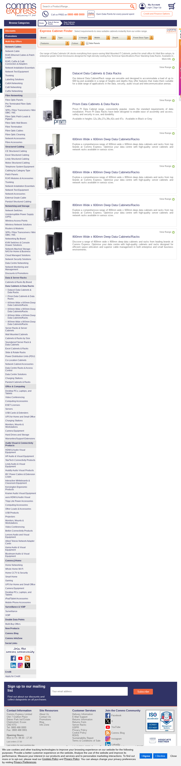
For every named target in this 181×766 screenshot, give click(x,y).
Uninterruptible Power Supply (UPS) (19, 215)
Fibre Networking (13, 95)
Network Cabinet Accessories (19, 364)
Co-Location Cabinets (15, 360)
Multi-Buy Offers (13, 41)
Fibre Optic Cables (14, 130)
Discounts (10, 31)
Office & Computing (15, 386)
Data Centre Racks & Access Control (19, 369)
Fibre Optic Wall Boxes (16, 123)
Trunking (9, 75)
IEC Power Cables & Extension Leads (20, 475)
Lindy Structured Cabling (17, 159)
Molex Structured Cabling (17, 163)
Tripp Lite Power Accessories (19, 501)
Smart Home (11, 576)
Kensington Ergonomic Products (16, 488)
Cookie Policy (79, 732)
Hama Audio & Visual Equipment (15, 548)
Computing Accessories (16, 401)
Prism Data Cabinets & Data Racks (95, 104)
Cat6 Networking (13, 87)
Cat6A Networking (14, 83)
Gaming (9, 580)
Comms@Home (13, 560)
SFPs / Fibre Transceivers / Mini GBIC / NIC (20, 111)
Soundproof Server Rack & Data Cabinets (18, 343)
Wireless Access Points (16, 220)
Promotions (11, 36)
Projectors (10, 516)
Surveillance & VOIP (15, 607)
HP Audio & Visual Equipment (19, 456)
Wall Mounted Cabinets (16, 334)
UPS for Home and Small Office (20, 416)
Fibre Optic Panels (14, 100)
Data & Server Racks (16, 278)
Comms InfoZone (13, 638)
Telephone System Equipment (19, 166)
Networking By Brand (15, 238)
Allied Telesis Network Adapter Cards (19, 542)
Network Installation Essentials (20, 68)
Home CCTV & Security (16, 573)
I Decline (160, 756)
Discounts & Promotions (16, 273)
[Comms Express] (21, 16)
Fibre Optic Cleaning (15, 134)
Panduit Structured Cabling (18, 201)
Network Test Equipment (17, 71)
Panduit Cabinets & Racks (17, 382)
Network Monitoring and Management (16, 268)
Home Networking (14, 565)
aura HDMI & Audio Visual (17, 497)
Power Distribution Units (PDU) (20, 356)
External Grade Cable (15, 198)
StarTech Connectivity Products (20, 460)
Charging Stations (14, 378)
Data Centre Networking (16, 263)
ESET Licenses (12, 405)
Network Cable (12, 51)
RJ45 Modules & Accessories (19, 178)
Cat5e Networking (14, 91)
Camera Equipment (14, 431)
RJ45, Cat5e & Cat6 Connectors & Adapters (16, 62)
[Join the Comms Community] (20, 651)
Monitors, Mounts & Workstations (14, 425)
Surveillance (11, 611)
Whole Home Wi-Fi (14, 569)
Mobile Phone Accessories (18, 602)
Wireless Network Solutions (18, 224)
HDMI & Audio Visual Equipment (15, 451)
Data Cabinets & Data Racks (19, 286)
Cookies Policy (50, 759)
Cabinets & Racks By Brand (18, 282)
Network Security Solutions (18, 259)
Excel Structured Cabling (17, 155)
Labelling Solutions (14, 79)
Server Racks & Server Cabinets (16, 329)
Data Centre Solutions (16, 374)
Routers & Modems (14, 228)
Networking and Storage (17, 206)
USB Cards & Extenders (16, 413)
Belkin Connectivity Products (19, 531)
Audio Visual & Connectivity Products (19, 444)
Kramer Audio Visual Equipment (20, 493)
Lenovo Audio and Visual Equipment (17, 535)
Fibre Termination (13, 127)
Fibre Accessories (13, 142)
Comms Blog (11, 633)
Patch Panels (11, 174)
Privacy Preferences (25, 762)
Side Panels (94, 43)
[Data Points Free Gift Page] (111, 17)
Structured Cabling (14, 147)
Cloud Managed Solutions (17, 255)
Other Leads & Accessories (18, 509)
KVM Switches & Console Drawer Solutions (17, 243)
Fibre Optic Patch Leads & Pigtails (17, 117)
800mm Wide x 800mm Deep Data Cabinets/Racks (106, 236)
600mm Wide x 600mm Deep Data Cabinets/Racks (106, 139)
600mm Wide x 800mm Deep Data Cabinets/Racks (106, 172)
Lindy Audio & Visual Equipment (15, 465)
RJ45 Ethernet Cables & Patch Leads (19, 56)
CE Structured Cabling (16, 151)
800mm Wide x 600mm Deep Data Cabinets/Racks (106, 205)
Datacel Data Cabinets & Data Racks (96, 73)
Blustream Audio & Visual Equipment (17, 555)
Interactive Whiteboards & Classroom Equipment (17, 481)
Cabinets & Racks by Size (17, 338)
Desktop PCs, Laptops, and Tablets (18, 392)
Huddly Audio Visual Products (19, 470)
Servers (9, 409)
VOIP (7, 615)
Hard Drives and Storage (17, 435)
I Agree (146, 756)
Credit (8, 672)
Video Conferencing (15, 397)
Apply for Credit (12, 676)
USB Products (12, 513)
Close (173, 756)
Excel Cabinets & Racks (16, 348)
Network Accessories (15, 138)
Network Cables (13, 47)
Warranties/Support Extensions (20, 438)
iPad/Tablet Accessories (16, 598)
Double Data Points (15, 619)
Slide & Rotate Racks (15, 352)
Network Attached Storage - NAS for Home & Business (18, 250)
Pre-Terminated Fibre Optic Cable (18, 105)
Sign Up (157, 7)
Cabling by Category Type (17, 170)
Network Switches (13, 210)
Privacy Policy (72, 759)
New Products (12, 628)
